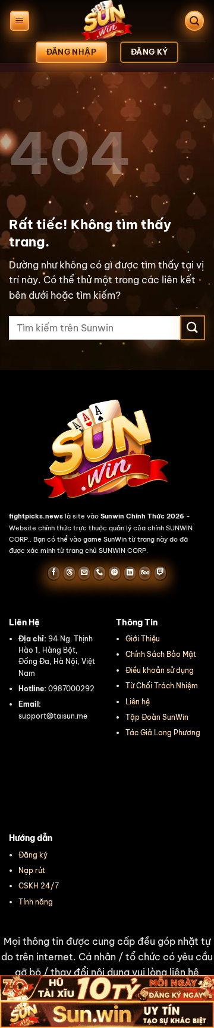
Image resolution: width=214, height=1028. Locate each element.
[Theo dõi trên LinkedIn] (130, 573)
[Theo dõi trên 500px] (145, 573)
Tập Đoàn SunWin (156, 717)
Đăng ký (33, 854)
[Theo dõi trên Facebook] (54, 573)
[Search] (194, 21)
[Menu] (19, 21)
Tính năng (35, 901)
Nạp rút (31, 870)
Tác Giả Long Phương (162, 732)
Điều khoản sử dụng (159, 670)
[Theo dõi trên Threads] (69, 573)
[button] (107, 964)
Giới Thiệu (142, 638)
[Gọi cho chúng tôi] (99, 573)
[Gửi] (192, 327)
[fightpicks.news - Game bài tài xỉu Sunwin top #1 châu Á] (107, 21)
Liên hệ (137, 701)
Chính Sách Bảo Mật (160, 654)
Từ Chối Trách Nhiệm (161, 685)
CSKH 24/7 (38, 885)
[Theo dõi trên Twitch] (160, 573)
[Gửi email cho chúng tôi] (84, 573)
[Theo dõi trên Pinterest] (114, 573)
